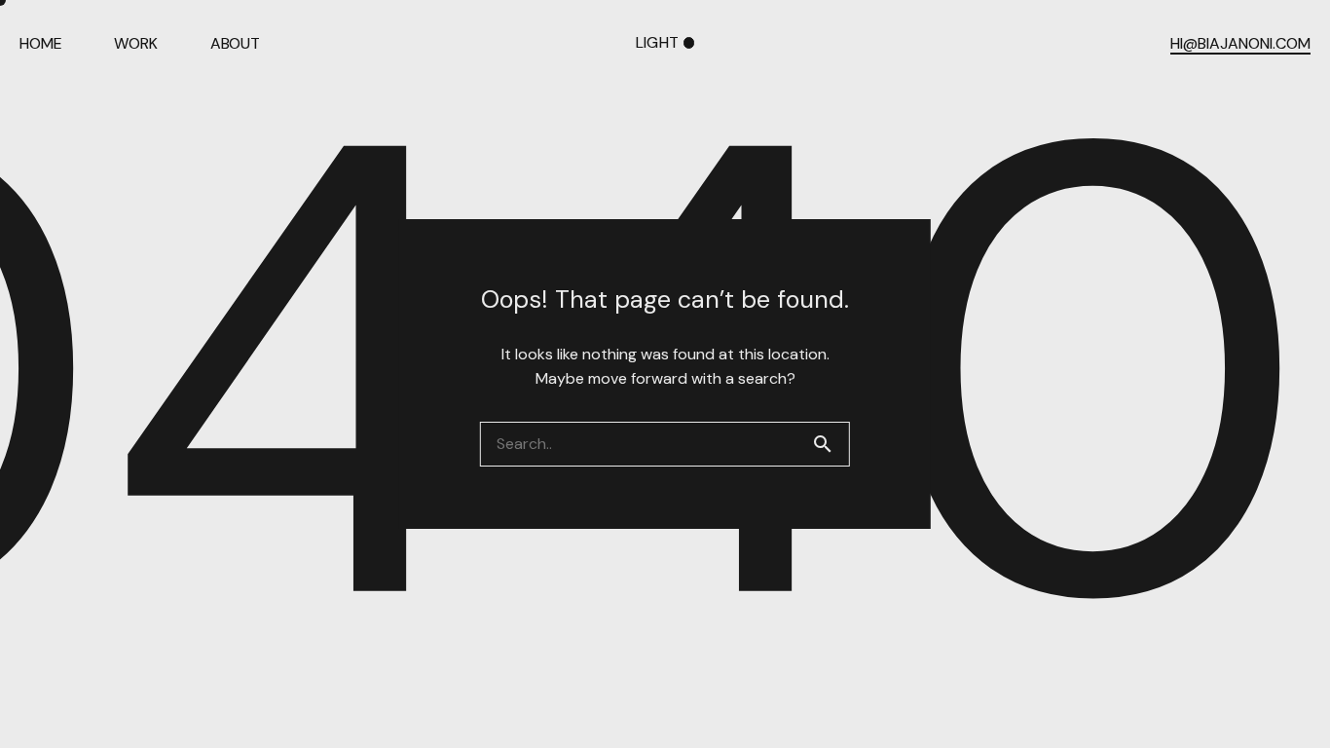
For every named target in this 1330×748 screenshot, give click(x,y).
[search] (830, 444)
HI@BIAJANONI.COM (1240, 44)
